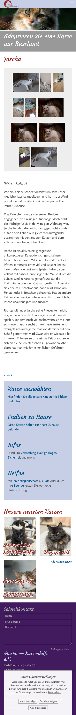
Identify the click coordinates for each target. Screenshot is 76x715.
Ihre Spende (16, 485)
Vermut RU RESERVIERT (18, 549)
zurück (8, 375)
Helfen (16, 473)
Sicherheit (14, 457)
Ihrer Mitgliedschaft (25, 481)
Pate (46, 481)
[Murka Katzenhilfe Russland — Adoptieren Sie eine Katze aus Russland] (11, 7)
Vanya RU (56, 552)
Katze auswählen (29, 388)
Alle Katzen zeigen (61, 561)
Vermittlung (28, 453)
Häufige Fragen (47, 453)
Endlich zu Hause (30, 417)
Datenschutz (54, 692)
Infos (14, 445)
